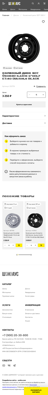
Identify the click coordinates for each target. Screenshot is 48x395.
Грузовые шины (8, 296)
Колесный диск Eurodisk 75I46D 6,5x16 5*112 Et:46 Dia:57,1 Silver (11, 235)
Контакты (29, 317)
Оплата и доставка (32, 313)
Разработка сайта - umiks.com (14, 380)
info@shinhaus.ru (8, 345)
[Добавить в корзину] (19, 245)
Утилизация (6, 317)
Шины (4, 9)
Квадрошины (35, 9)
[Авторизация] (39, 3)
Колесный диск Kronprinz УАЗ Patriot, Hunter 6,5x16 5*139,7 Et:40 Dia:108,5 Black (35, 235)
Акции (27, 321)
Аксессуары (29, 296)
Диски (12, 9)
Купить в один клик (24, 104)
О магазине (29, 310)
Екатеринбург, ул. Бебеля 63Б (13, 342)
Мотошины (23, 9)
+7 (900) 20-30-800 (15, 335)
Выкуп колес (7, 313)
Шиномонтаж (7, 310)
